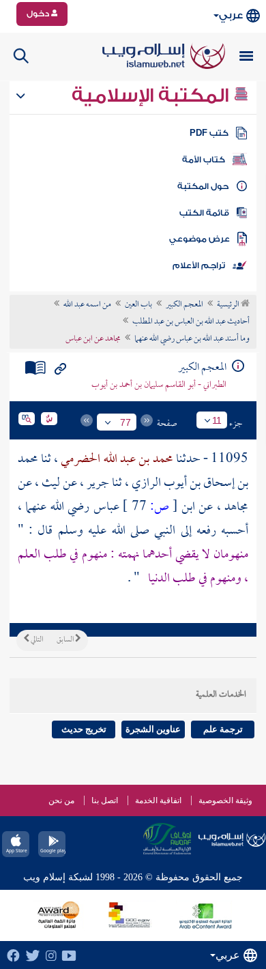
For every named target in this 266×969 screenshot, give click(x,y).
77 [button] (125, 422)
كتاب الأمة (203, 159)
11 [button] (217, 420)
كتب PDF (209, 133)
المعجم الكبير (184, 305)
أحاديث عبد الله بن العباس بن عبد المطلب (191, 322)
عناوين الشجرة (153, 729)
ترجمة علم (223, 729)
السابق (66, 640)
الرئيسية (229, 305)
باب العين (138, 305)
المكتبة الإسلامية (152, 95)
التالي (36, 640)
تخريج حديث (83, 729)
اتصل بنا (104, 800)
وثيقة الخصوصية (225, 800)
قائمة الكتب (204, 213)
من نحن (61, 800)
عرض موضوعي (199, 239)
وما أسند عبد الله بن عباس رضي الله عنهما (192, 339)
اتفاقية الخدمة (158, 800)
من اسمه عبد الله (87, 305)
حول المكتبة (202, 186)
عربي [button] (231, 15)
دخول (39, 13)
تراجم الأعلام (199, 265)
